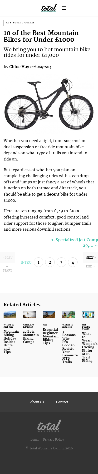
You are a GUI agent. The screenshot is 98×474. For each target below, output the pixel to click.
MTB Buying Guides (20, 22)
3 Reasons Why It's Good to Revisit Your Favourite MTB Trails (68, 340)
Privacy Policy (53, 440)
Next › (91, 258)
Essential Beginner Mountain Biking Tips (49, 331)
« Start (7, 268)
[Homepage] (49, 424)
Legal (34, 440)
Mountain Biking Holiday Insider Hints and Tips (10, 335)
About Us (37, 402)
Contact (62, 402)
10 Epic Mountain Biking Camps (29, 330)
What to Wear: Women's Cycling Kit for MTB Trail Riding (88, 339)
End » (91, 266)
